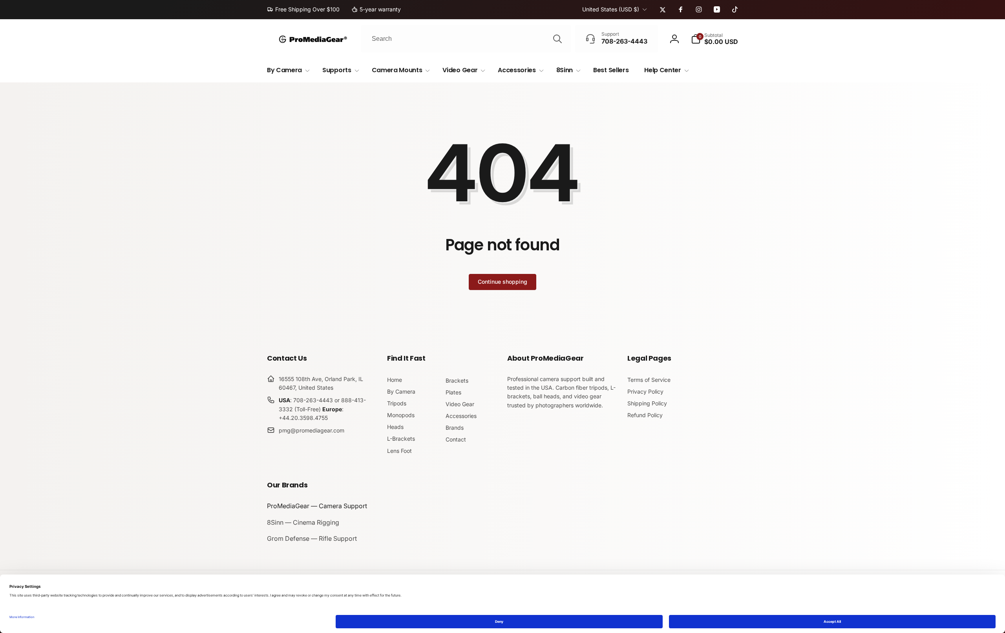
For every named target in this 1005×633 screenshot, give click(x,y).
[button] (714, 39)
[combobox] (466, 39)
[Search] (557, 39)
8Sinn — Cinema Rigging (303, 522)
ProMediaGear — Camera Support (317, 506)
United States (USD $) (610, 9)
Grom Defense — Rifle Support (312, 538)
